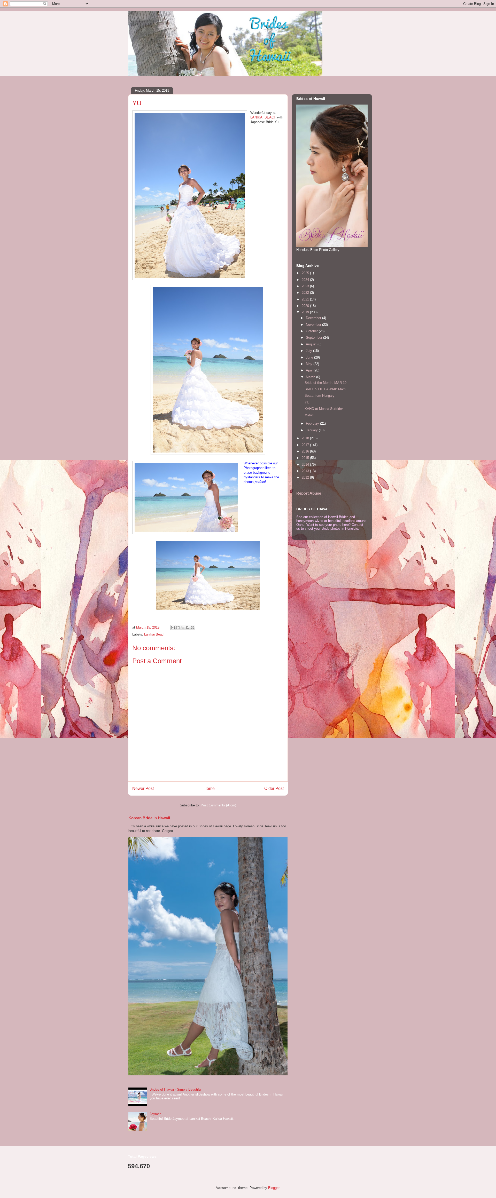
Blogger (273, 1188)
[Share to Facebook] (187, 627)
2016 (306, 451)
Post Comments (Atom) (218, 805)
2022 (306, 293)
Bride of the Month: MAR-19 (325, 383)
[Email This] (172, 627)
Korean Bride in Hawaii (149, 818)
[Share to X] (182, 627)
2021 (306, 299)
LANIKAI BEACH (263, 117)
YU (307, 402)
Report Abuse (308, 493)
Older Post (274, 788)
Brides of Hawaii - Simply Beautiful (176, 1089)
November (314, 325)
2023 (306, 286)
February (313, 423)
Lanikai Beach (154, 634)
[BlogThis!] (177, 627)
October (312, 331)
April (310, 370)
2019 (306, 312)
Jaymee (155, 1114)
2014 (306, 464)
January (312, 430)
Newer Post (143, 788)
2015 (306, 458)
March (311, 377)
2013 (306, 471)
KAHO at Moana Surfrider (324, 409)
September (314, 337)
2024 (306, 280)
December (314, 318)
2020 (306, 306)
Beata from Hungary (320, 396)
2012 (306, 477)
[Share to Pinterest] (192, 627)
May (309, 364)
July (309, 351)
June (310, 357)
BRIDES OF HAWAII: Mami (325, 389)
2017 (306, 445)
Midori (309, 415)
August (311, 344)
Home (209, 788)
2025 (306, 273)
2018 (306, 438)
